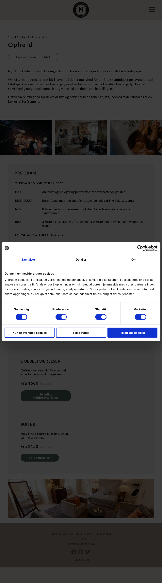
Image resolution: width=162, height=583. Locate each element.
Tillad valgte (81, 332)
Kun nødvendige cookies (29, 332)
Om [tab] (133, 259)
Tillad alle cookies (132, 332)
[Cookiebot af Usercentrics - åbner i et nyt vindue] (140, 248)
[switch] (61, 317)
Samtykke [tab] (28, 259)
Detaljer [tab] (81, 259)
